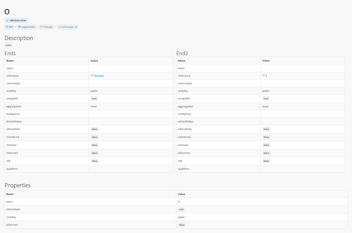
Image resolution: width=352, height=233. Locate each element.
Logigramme (28, 26)
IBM (11, 26)
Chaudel (48, 26)
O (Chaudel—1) (69, 26)
